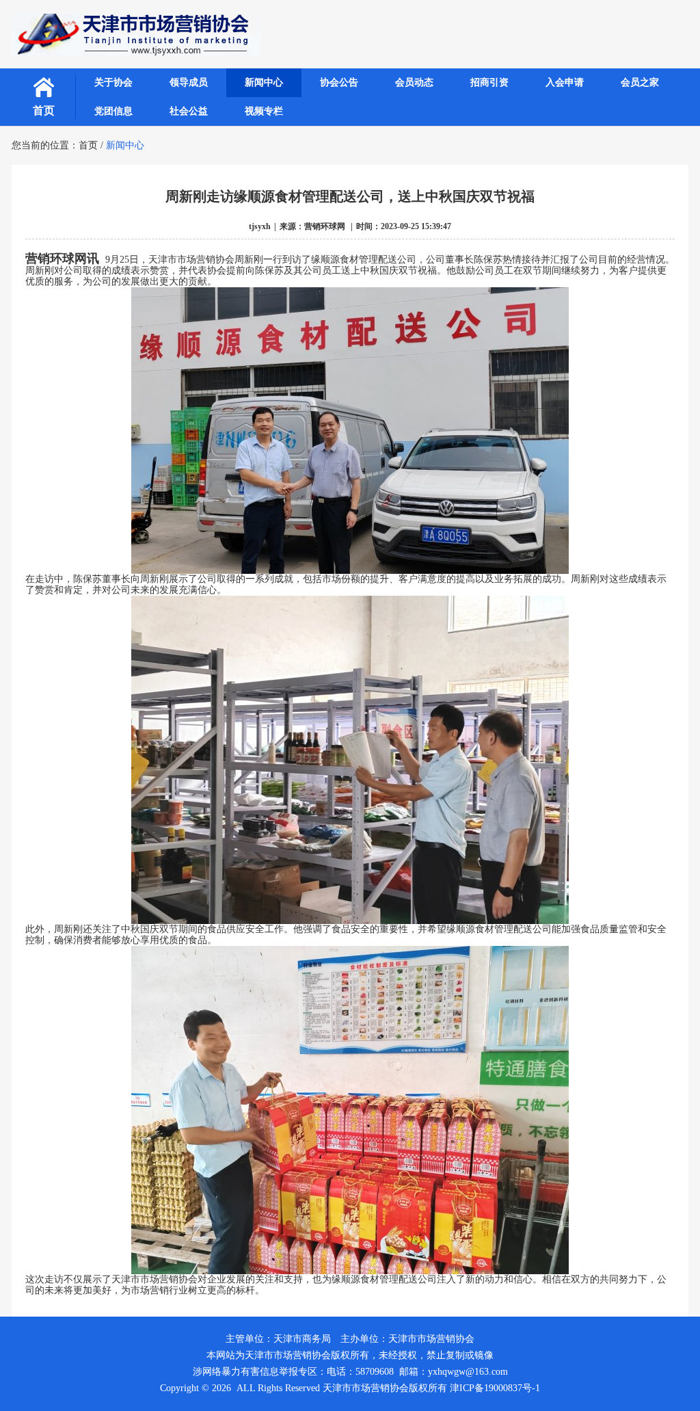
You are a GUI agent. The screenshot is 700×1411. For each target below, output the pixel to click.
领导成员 (189, 82)
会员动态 (414, 82)
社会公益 (189, 111)
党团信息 (113, 111)
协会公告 (339, 82)
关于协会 (113, 82)
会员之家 (640, 82)
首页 (44, 110)
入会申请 (565, 82)
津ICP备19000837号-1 (495, 1388)
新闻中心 (264, 82)
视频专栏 (264, 111)
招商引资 (489, 82)
